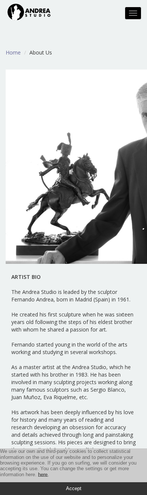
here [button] (42, 474)
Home (13, 52)
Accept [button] (73, 488)
